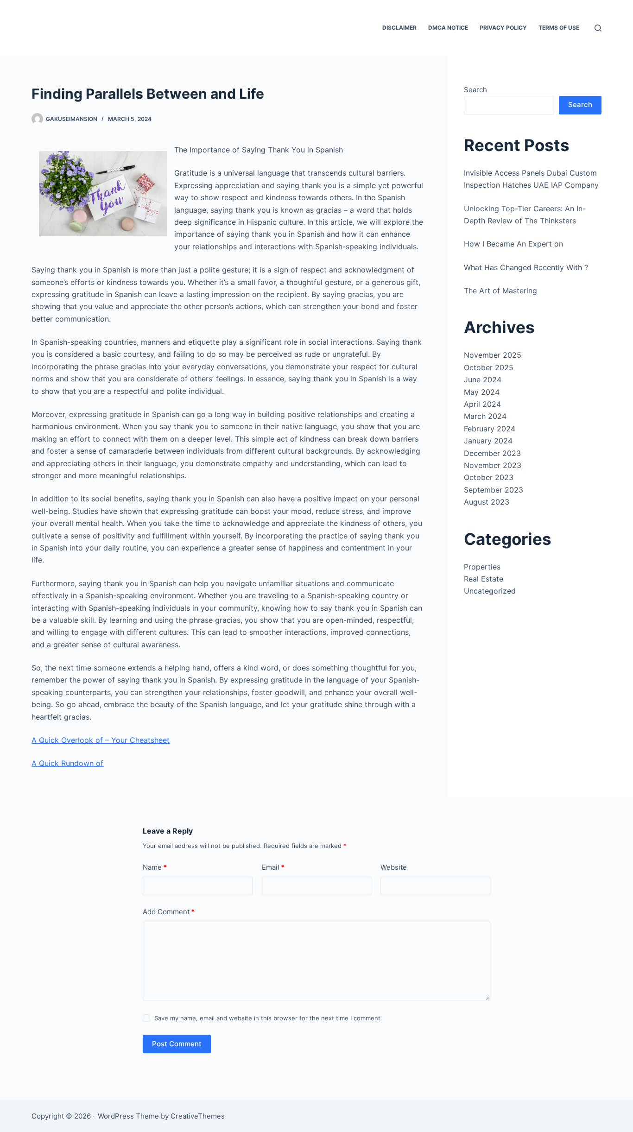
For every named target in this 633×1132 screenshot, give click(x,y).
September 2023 (493, 489)
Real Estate (483, 578)
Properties (482, 566)
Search (475, 89)
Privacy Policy (503, 27)
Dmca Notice (448, 27)
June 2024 (482, 379)
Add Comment (169, 911)
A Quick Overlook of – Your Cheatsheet (101, 740)
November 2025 (492, 355)
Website (393, 867)
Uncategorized (490, 590)
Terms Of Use (558, 27)
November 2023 (492, 465)
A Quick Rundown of (67, 763)
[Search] (598, 28)
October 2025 (488, 367)
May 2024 (482, 392)
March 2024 (485, 416)
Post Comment (177, 1043)
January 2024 (488, 440)
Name (155, 867)
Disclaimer (399, 27)
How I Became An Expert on (513, 243)
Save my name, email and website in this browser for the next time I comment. (268, 1018)
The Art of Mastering (500, 290)
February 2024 (489, 428)
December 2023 (492, 453)
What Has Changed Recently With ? (526, 267)
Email (273, 867)
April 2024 (482, 404)
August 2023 (486, 501)
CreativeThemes (198, 1116)
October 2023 (488, 477)
